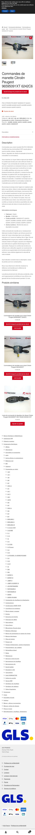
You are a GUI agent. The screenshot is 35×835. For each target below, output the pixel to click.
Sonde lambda (10, 667)
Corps (5, 695)
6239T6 (20, 122)
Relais (7, 653)
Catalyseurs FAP (8, 438)
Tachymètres (9, 672)
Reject (12, 11)
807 (7, 29)
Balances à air (9, 461)
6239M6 (10, 122)
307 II (8, 494)
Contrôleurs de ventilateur (13, 608)
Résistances (9, 656)
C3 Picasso (10, 547)
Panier (27, 830)
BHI (6, 463)
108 (8, 477)
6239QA (15, 122)
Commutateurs (10, 603)
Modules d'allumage (11, 631)
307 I (12, 118)
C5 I (28, 118)
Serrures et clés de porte (12, 658)
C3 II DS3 (9, 544)
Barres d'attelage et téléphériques (13, 436)
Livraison (6, 773)
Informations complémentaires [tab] (10, 137)
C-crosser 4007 (11, 528)
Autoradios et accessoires (13, 452)
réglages (4, 8)
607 (8, 514)
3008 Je (9, 486)
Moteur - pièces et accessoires (12, 703)
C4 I (8, 550)
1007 (8, 472)
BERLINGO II (23, 118)
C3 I (8, 541)
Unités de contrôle (11, 678)
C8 (30, 118)
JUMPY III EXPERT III (13, 583)
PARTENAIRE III (11, 592)
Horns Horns (9, 625)
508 (8, 511)
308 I (8, 497)
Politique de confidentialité (11, 763)
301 (8, 488)
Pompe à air (9, 642)
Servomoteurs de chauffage (13, 661)
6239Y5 (4, 124)
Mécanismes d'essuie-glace (13, 628)
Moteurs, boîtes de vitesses (11, 706)
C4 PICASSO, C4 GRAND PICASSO (16, 555)
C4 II (8, 553)
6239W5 (24, 122)
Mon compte (6, 832)
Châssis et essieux (9, 441)
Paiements (7, 779)
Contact (6, 769)
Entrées (8, 614)
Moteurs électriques (11, 636)
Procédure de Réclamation (11, 785)
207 (8, 483)
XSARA (9, 594)
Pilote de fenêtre (10, 639)
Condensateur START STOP (13, 605)
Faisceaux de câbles (11, 619)
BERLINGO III (11, 525)
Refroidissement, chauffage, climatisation (15, 711)
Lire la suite (17, 328)
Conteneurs (7, 692)
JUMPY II (9, 580)
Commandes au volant (8, 120)
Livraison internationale (11, 776)
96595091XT (14, 124)
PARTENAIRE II (11, 589)
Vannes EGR (9, 681)
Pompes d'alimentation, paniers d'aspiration (18, 645)
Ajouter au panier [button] (17, 424)
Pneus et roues (8, 709)
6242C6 (9, 124)
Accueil (5, 27)
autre (7, 455)
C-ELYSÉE (10, 530)
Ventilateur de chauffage (12, 683)
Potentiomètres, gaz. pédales (14, 647)
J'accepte (5, 11)
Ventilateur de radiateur (12, 686)
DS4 (8, 569)
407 (8, 505)
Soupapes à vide (10, 670)
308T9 (9, 500)
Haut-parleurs (9, 622)
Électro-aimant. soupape (12, 611)
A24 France (6, 826)
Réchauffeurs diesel (11, 650)
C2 (8, 539)
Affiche (7, 447)
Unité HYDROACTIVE (11, 675)
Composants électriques (15, 27)
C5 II (8, 561)
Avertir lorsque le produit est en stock (15, 92)
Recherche (17, 832)
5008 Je (9, 508)
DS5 (8, 572)
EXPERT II (10, 575)
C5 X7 (9, 564)
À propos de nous (9, 766)
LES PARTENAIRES (12, 586)
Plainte (6, 782)
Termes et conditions (10, 788)
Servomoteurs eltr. (11, 664)
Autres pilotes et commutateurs (14, 458)
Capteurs (8, 466)
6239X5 (29, 122)
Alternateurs (9, 450)
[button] (30, 37)
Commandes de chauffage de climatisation (17, 600)
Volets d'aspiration (11, 689)
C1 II (8, 536)
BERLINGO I (10, 519)
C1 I (8, 533)
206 (9, 118)
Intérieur (6, 700)
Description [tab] (5, 132)
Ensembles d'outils (9, 697)
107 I (8, 475)
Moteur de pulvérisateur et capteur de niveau (18, 633)
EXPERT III (10, 578)
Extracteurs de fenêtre (12, 617)
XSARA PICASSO (12, 597)
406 (15, 118)
